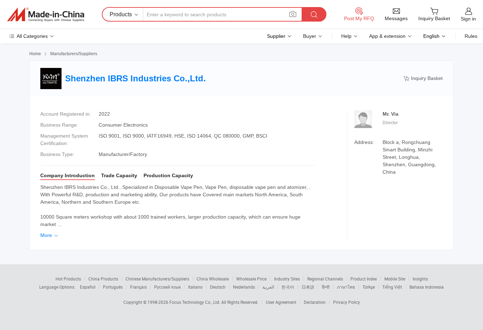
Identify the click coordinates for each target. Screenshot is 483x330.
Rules (471, 36)
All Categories (32, 36)
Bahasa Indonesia (426, 287)
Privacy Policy (346, 302)
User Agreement (281, 302)
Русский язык (167, 287)
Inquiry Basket (423, 78)
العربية (268, 287)
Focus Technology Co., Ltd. (195, 302)
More (49, 235)
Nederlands (244, 287)
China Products (103, 279)
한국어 (287, 287)
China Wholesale (213, 279)
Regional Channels (325, 279)
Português (113, 287)
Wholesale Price (251, 279)
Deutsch (218, 287)
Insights (420, 279)
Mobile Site (394, 279)
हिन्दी (326, 287)
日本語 (308, 287)
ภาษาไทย (346, 287)
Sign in (468, 19)
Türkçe (368, 287)
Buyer (309, 36)
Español (87, 287)
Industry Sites (287, 279)
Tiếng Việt (392, 287)
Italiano (195, 287)
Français (138, 287)
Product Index (363, 279)
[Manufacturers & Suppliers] (45, 14)
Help (346, 36)
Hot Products (68, 279)
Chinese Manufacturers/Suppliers (157, 279)
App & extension (387, 36)
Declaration (315, 302)
